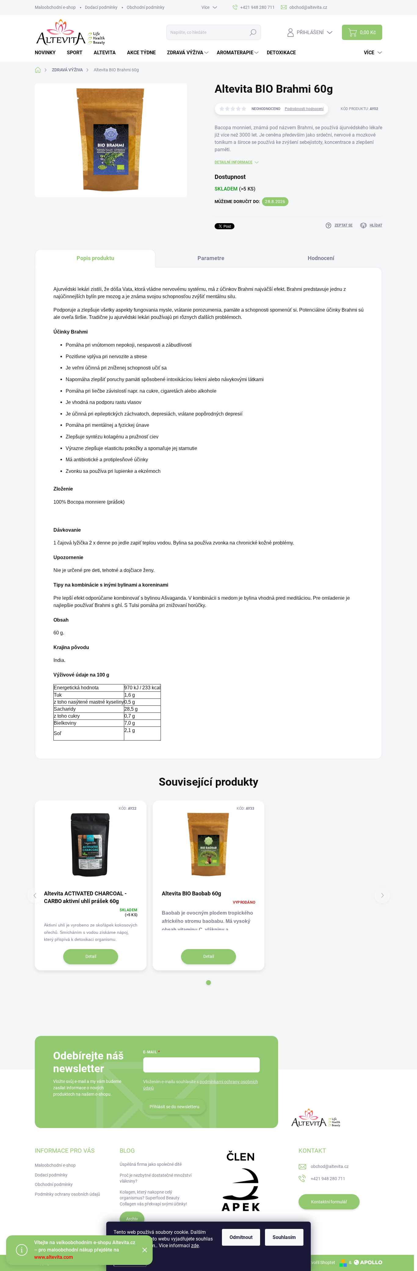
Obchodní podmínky (146, 7)
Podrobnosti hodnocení (304, 109)
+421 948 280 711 (328, 1178)
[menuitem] (47, 53)
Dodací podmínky (101, 7)
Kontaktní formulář (329, 1201)
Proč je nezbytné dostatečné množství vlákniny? (155, 1178)
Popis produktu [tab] (95, 258)
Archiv (132, 1218)
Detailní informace (233, 162)
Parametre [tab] (211, 258)
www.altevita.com (53, 1257)
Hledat (253, 32)
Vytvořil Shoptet (320, 1262)
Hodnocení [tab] (321, 258)
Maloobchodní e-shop (55, 7)
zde (195, 1245)
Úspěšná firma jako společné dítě (151, 1164)
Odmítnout (241, 1237)
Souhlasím (284, 1237)
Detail (90, 956)
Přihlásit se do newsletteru (174, 1106)
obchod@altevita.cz (330, 1166)
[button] (208, 982)
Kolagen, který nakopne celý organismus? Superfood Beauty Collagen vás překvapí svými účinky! (153, 1198)
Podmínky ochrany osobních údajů (67, 1194)
